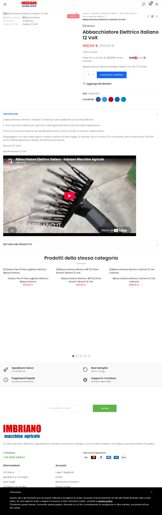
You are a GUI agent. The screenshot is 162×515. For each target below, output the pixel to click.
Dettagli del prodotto (17, 244)
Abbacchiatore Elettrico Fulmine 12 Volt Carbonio (133, 280)
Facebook (98, 99)
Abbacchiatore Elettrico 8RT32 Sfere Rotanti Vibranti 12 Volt (81, 280)
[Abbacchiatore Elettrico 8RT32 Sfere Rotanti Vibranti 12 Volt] (81, 271)
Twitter (104, 99)
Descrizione (10, 114)
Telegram (123, 99)
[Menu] (5, 4)
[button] (76, 14)
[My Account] (157, 4)
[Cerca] (143, 4)
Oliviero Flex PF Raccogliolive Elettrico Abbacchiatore (28, 280)
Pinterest (110, 99)
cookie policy (105, 501)
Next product (156, 16)
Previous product (148, 16)
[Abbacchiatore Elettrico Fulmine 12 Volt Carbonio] (134, 271)
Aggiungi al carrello (111, 74)
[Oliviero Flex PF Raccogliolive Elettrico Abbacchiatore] (28, 271)
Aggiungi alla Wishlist (99, 83)
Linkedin (117, 99)
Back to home (152, 16)
